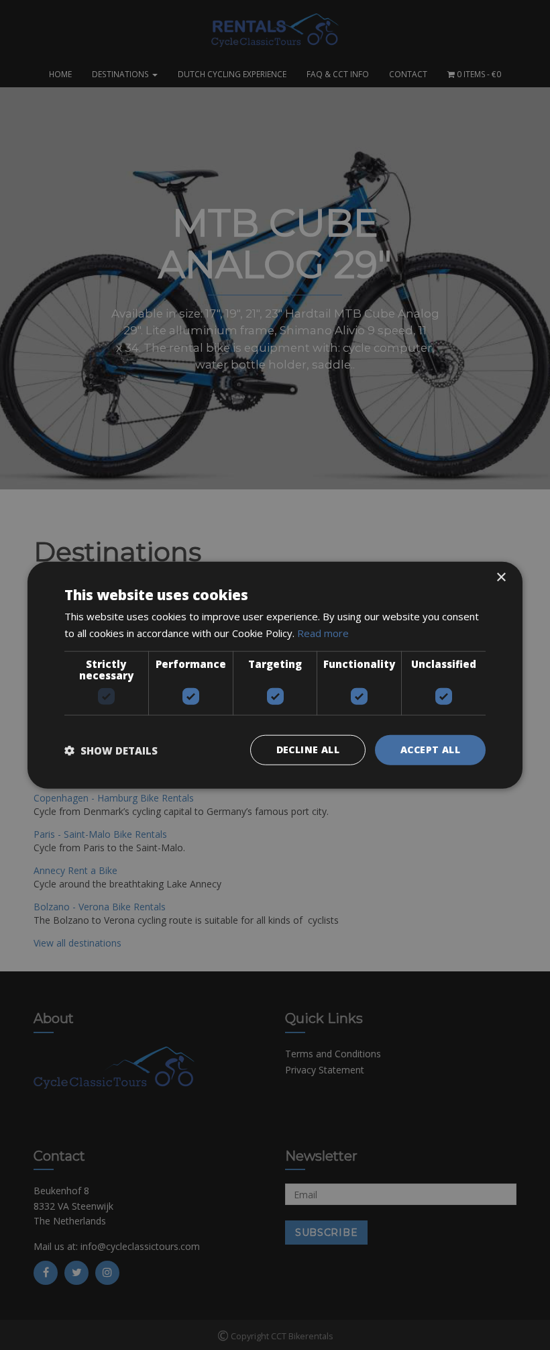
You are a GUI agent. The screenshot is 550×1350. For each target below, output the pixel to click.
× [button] (501, 577)
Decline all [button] (307, 749)
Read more (323, 632)
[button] (111, 750)
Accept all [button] (430, 749)
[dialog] (275, 675)
